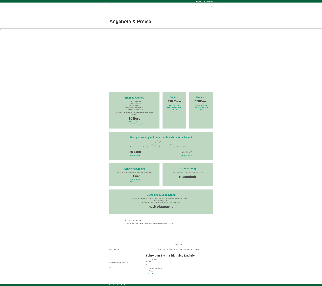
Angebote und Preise (186, 6)
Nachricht (148, 261)
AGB (204, 1)
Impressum (198, 1)
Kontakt (206, 6)
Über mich (198, 6)
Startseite (162, 6)
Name (147, 265)
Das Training (173, 6)
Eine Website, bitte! (122, 284)
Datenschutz (210, 1)
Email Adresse (150, 268)
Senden (150, 274)
